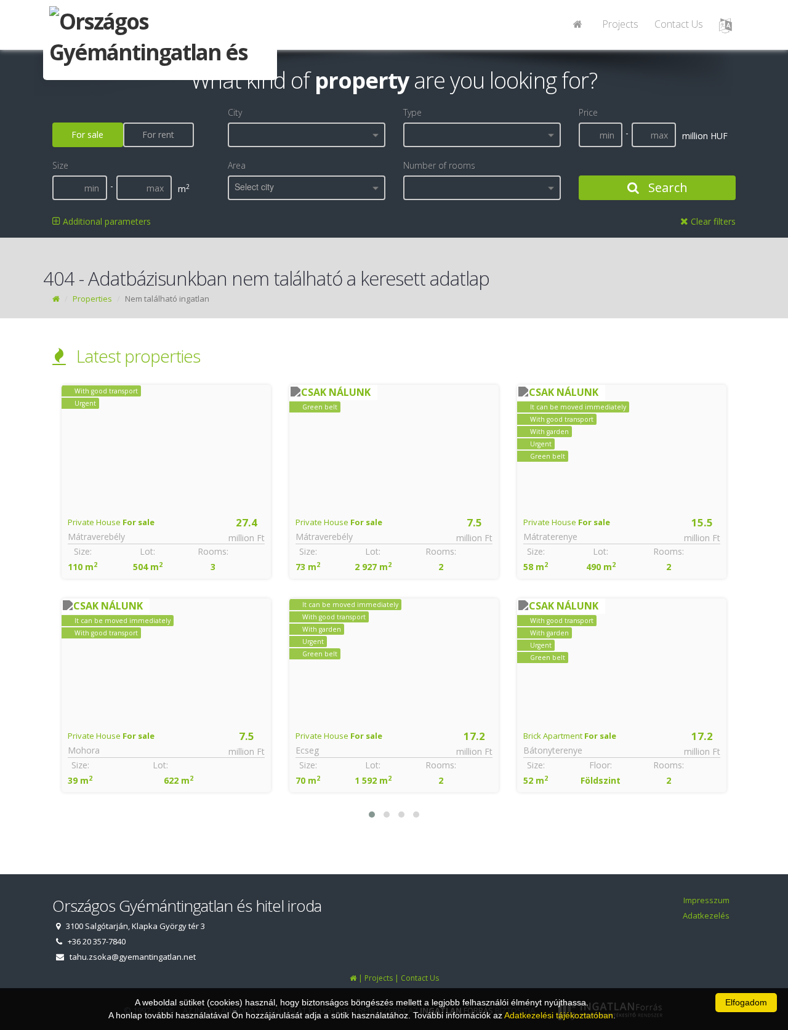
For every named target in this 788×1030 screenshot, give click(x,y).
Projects (620, 24)
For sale (87, 134)
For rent (158, 134)
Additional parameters (105, 221)
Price (588, 112)
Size (60, 165)
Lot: (147, 551)
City (235, 112)
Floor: (600, 765)
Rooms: (213, 551)
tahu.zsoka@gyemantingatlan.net (133, 956)
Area (237, 165)
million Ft (246, 538)
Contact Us (678, 24)
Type (412, 112)
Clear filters (712, 221)
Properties (92, 298)
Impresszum (706, 900)
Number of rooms (439, 165)
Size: (83, 551)
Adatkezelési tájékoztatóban (558, 1015)
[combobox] (306, 135)
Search (666, 187)
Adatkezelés (706, 915)
